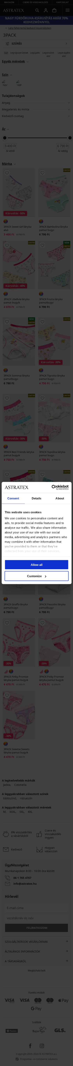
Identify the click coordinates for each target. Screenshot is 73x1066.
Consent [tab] (13, 498)
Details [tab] (36, 498)
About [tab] (59, 498)
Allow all (36, 564)
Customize (34, 576)
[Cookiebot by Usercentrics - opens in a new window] (52, 487)
